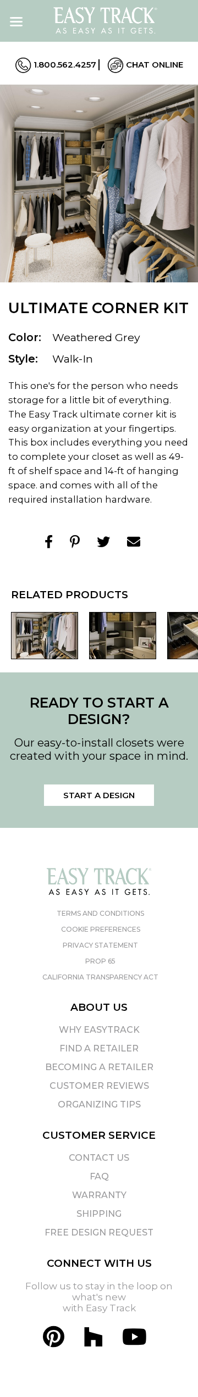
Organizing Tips (99, 1104)
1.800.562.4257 (63, 64)
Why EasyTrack (99, 1030)
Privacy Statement (100, 945)
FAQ (99, 1176)
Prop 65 (100, 961)
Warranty (99, 1195)
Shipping (99, 1214)
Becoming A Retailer (99, 1067)
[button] (170, 1369)
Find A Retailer (99, 1048)
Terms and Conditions (100, 913)
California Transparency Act (100, 977)
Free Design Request (99, 1232)
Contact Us (99, 1158)
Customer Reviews (99, 1086)
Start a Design (99, 795)
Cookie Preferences (100, 929)
